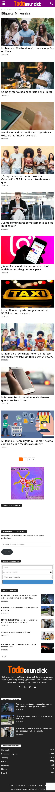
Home (11, 785)
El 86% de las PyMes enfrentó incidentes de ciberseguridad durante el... (19, 621)
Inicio (2, 9)
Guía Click (42, 785)
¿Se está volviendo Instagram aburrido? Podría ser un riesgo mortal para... (25, 268)
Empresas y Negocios (9, 754)
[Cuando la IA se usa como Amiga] (47, 635)
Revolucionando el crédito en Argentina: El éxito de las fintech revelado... (26, 134)
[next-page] (5, 656)
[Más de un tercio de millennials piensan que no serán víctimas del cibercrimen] (27, 381)
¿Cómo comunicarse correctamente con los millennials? (27, 224)
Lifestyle (4, 773)
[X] (30, 688)
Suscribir (7, 552)
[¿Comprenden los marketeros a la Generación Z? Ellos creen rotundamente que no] (27, 160)
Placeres (4, 761)
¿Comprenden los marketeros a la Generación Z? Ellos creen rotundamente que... (25, 179)
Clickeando (5, 750)
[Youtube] (35, 688)
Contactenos (20, 785)
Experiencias (32, 785)
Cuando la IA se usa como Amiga (15, 632)
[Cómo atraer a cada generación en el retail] (27, 75)
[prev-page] (2, 656)
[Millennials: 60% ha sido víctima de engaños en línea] (27, 32)
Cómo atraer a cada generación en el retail (27, 92)
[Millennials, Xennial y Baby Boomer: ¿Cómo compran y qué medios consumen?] (27, 424)
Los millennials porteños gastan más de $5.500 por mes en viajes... (25, 311)
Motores (4, 769)
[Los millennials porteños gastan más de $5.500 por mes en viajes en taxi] (27, 294)
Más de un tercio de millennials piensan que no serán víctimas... (25, 399)
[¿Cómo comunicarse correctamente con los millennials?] (27, 206)
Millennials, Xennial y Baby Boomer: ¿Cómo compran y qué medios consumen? (27, 442)
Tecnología (5, 758)
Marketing (5, 765)
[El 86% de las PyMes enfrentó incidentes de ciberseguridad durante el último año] (47, 623)
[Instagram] (25, 688)
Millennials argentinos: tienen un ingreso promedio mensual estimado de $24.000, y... (27, 355)
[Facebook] (20, 688)
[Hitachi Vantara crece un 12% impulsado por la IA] (47, 611)
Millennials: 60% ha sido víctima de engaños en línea (27, 50)
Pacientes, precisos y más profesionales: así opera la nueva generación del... (19, 596)
